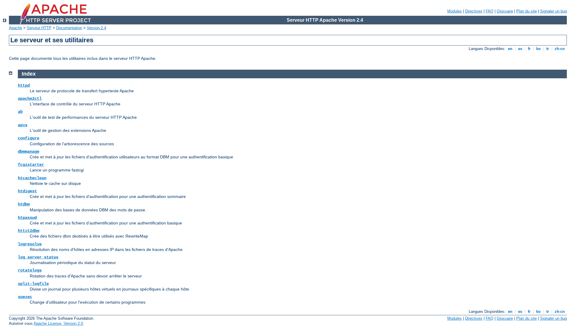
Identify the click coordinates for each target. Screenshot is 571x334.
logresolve (30, 244)
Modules (454, 11)
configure (28, 138)
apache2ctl (30, 98)
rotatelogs (30, 270)
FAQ (489, 11)
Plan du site (526, 11)
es (520, 48)
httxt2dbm (28, 230)
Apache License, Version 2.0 (58, 323)
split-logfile (33, 283)
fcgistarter (31, 164)
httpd (24, 85)
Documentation (69, 28)
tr (547, 48)
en (510, 48)
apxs (22, 125)
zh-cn (559, 48)
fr (529, 48)
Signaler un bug (553, 11)
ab (20, 111)
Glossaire (505, 11)
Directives (473, 11)
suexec (25, 296)
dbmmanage (28, 151)
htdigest (27, 191)
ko (538, 48)
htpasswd (27, 217)
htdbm (24, 204)
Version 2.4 (96, 28)
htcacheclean (32, 178)
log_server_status (38, 257)
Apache (15, 28)
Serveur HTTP (39, 28)
